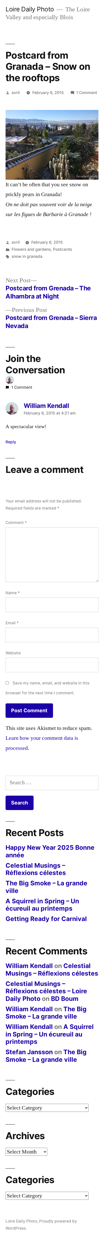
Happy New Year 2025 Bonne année (50, 851)
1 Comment (86, 92)
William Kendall (29, 966)
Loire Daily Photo (30, 9)
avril (16, 92)
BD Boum (65, 998)
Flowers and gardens (31, 249)
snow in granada (27, 256)
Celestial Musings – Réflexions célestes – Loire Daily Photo (46, 991)
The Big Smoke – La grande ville (46, 886)
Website (13, 653)
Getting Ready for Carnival (46, 919)
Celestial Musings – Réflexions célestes (36, 869)
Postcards (62, 249)
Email (12, 622)
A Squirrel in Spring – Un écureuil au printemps (42, 904)
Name (13, 592)
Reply (11, 442)
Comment (16, 522)
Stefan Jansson (29, 1052)
